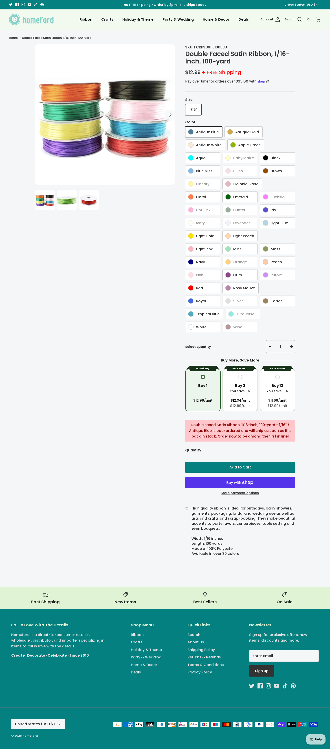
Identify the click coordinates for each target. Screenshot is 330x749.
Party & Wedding (178, 19)
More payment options (240, 493)
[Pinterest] (42, 4)
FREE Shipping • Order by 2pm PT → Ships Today (167, 4)
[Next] (170, 115)
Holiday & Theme (138, 19)
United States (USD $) (300, 4)
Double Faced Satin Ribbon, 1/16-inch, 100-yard (56, 38)
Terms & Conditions (205, 664)
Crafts (107, 19)
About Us (195, 642)
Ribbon (85, 19)
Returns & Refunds (204, 657)
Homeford (30, 736)
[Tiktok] (35, 4)
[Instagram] (23, 4)
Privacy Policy (199, 672)
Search (193, 634)
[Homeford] (31, 19)
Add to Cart (240, 467)
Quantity (193, 450)
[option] (105, 114)
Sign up (261, 670)
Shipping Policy (201, 649)
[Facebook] (17, 4)
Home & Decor (216, 19)
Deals (243, 19)
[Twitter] (10, 4)
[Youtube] (29, 4)
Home (13, 38)
